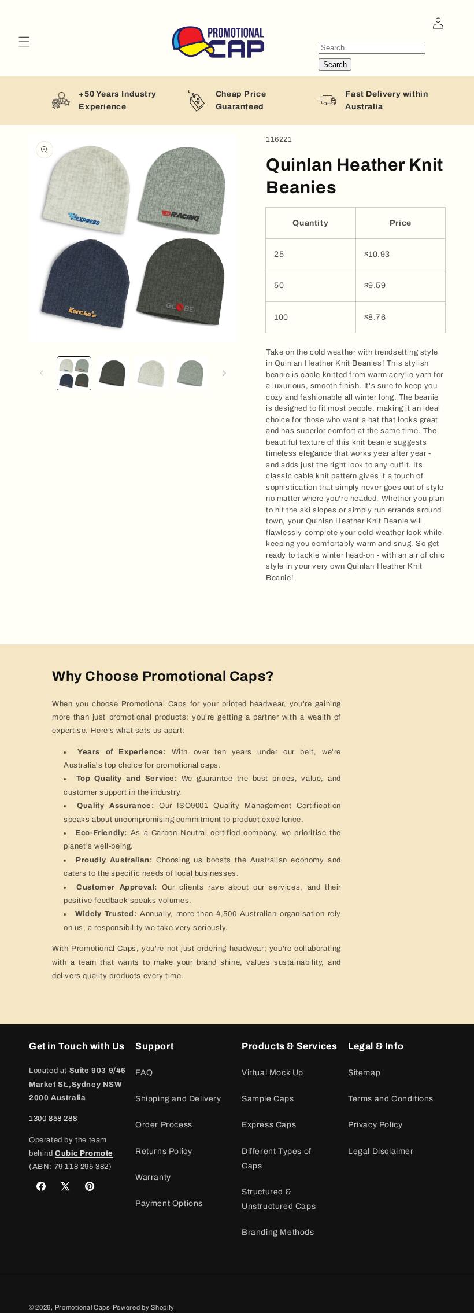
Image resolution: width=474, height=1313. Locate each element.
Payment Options (169, 1203)
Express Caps (269, 1124)
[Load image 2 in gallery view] (113, 373)
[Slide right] (224, 373)
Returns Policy (163, 1151)
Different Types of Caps (277, 1158)
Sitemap (364, 1072)
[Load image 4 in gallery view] (191, 373)
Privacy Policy (375, 1124)
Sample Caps (268, 1098)
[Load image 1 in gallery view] (74, 373)
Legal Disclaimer (381, 1151)
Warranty (153, 1177)
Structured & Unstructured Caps (279, 1199)
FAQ (144, 1072)
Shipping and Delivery (178, 1098)
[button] (24, 41)
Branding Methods (278, 1232)
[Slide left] (41, 373)
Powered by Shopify (144, 1307)
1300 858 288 (53, 1119)
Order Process (163, 1124)
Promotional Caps (82, 1307)
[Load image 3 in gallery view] (152, 373)
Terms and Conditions (391, 1098)
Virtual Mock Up (272, 1072)
